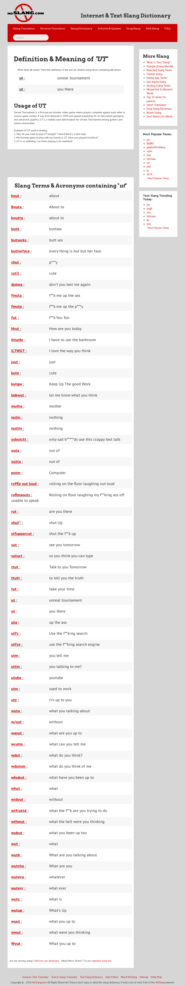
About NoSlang (129, 977)
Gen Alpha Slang (156, 81)
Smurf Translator (156, 105)
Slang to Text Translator (35, 977)
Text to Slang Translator (64, 977)
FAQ (167, 28)
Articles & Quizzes (109, 28)
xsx (149, 212)
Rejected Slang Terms (159, 70)
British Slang (154, 112)
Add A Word (111, 977)
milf (149, 166)
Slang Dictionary (81, 28)
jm (148, 220)
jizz (148, 139)
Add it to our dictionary (46, 960)
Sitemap (143, 977)
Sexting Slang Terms (159, 85)
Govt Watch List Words (160, 116)
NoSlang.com (39, 982)
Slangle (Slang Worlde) (160, 66)
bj (148, 170)
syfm (149, 151)
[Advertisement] (73, 161)
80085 (150, 143)
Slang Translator (24, 28)
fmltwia (151, 159)
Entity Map (156, 977)
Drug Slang (133, 28)
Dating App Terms (157, 78)
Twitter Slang (154, 74)
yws (149, 155)
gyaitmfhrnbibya (156, 147)
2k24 (149, 174)
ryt (148, 162)
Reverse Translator (52, 28)
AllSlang (160, 982)
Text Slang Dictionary (91, 977)
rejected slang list (101, 960)
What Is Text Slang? (158, 62)
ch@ (149, 208)
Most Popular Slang (158, 178)
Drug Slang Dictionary (159, 108)
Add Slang (152, 28)
